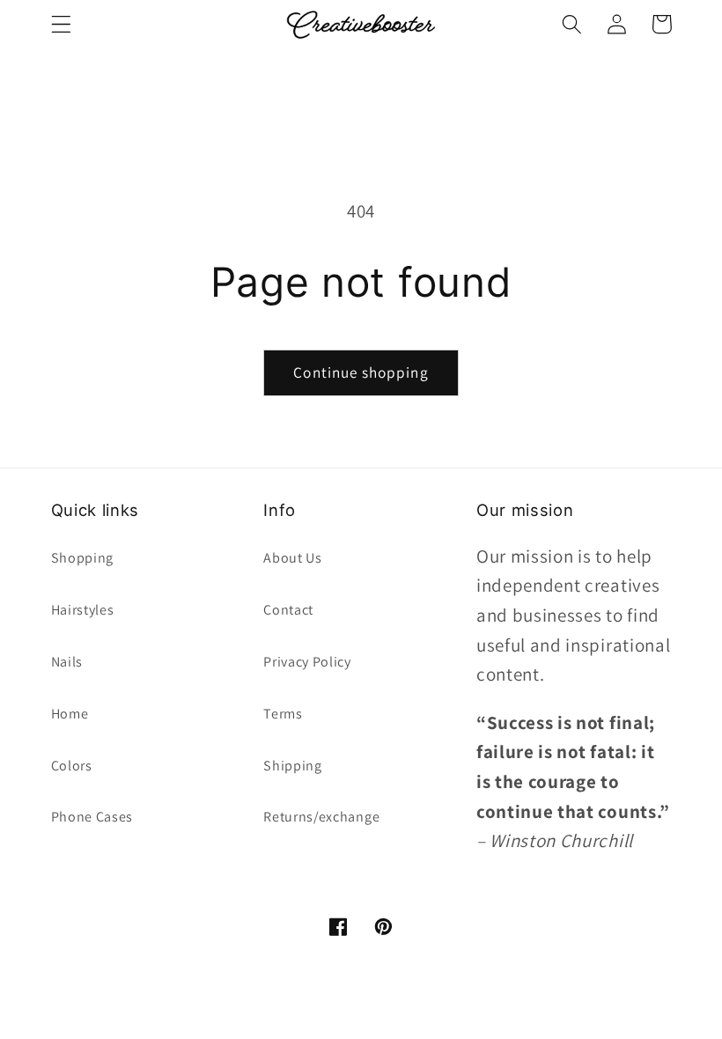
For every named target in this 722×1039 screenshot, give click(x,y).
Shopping (82, 558)
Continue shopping (361, 372)
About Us (292, 558)
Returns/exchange (321, 816)
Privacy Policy (307, 661)
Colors (71, 765)
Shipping (292, 765)
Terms (282, 713)
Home (70, 713)
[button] (61, 24)
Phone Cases (92, 816)
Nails (67, 661)
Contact (288, 610)
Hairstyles (82, 610)
